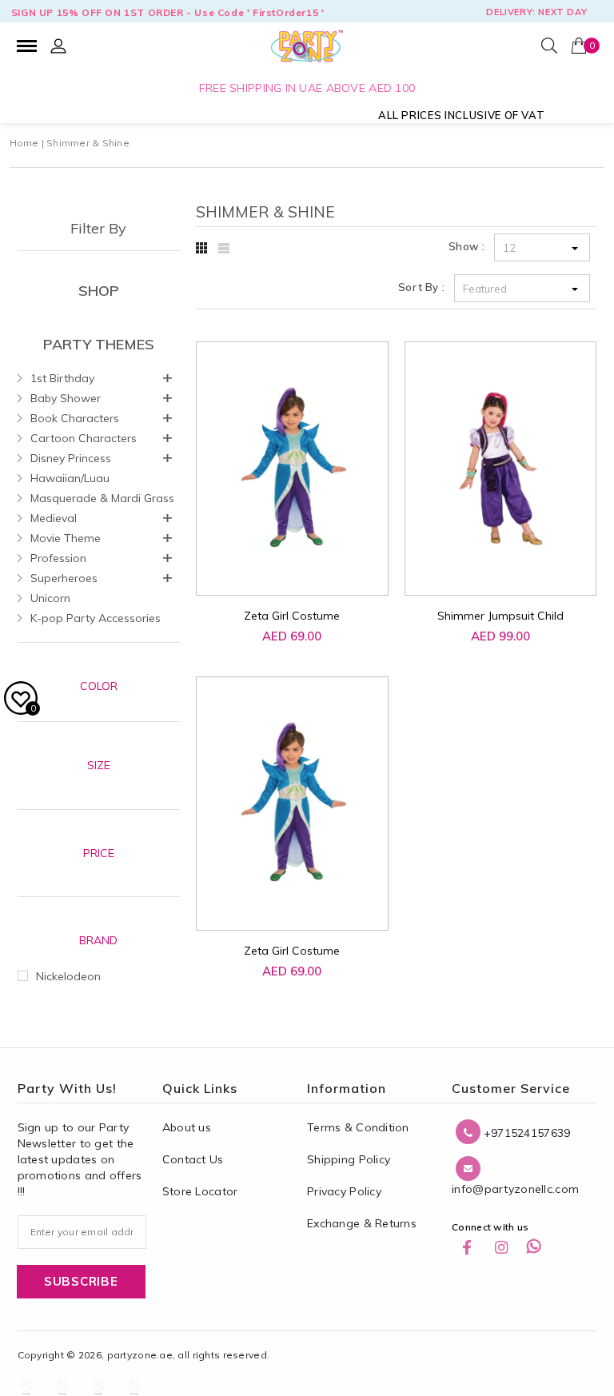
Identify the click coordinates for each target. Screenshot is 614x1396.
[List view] (223, 247)
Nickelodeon (68, 976)
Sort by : (421, 287)
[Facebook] (475, 1247)
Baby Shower (65, 398)
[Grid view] (201, 247)
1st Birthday (62, 378)
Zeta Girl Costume (292, 615)
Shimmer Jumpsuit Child (500, 615)
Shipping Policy (348, 1159)
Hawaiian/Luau (70, 478)
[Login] (58, 46)
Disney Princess (70, 458)
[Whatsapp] (540, 1247)
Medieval (53, 518)
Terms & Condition (358, 1127)
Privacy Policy (344, 1191)
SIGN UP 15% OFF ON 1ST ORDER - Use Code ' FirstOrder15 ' (168, 12)
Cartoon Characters (83, 438)
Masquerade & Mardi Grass (102, 498)
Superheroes (64, 578)
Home (24, 143)
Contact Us (193, 1159)
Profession (58, 558)
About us (186, 1127)
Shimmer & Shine (88, 143)
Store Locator (200, 1191)
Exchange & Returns (362, 1223)
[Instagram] (508, 1247)
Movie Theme (65, 538)
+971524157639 (525, 1133)
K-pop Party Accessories (95, 618)
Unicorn (50, 598)
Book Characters (74, 418)
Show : (467, 246)
